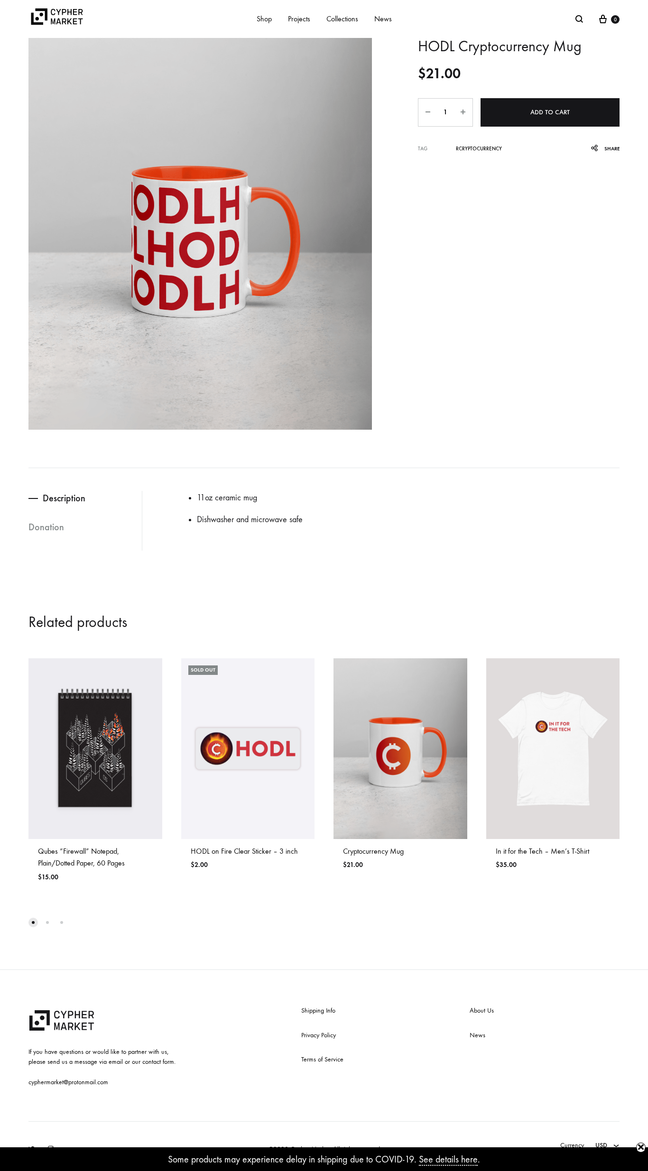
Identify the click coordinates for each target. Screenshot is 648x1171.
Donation (46, 527)
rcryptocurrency (479, 149)
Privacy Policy (318, 1035)
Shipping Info (318, 1010)
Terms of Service (322, 1059)
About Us (482, 1010)
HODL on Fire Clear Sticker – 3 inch (244, 851)
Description (64, 498)
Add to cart (550, 112)
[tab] (85, 498)
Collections (342, 18)
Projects (299, 18)
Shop (264, 18)
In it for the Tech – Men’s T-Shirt (542, 851)
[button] (33, 922)
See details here (448, 1159)
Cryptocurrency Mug (373, 851)
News (383, 18)
